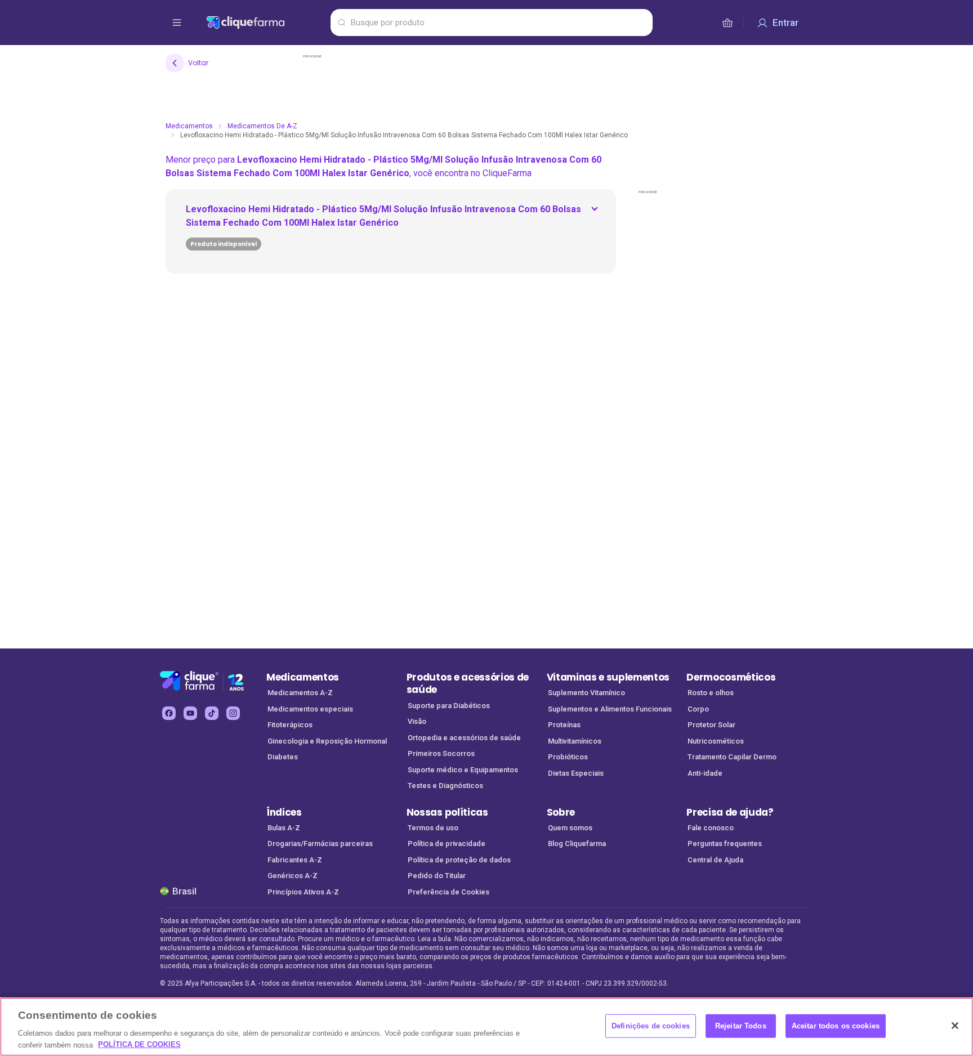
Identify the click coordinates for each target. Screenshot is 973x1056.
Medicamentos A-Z (300, 692)
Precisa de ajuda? (730, 812)
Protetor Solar (711, 725)
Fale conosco (711, 828)
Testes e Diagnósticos (445, 785)
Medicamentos (189, 126)
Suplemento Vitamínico (586, 692)
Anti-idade (705, 773)
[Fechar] (955, 1025)
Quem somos (570, 828)
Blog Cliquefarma (577, 843)
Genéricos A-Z (292, 875)
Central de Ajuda (715, 860)
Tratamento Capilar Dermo (732, 757)
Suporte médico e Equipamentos (463, 770)
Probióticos (568, 757)
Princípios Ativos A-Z (303, 892)
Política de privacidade (446, 843)
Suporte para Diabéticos (449, 705)
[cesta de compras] (727, 22)
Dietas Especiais (576, 773)
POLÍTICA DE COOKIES (139, 1044)
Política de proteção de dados (459, 860)
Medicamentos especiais (310, 709)
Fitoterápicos (290, 725)
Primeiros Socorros (441, 753)
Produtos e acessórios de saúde (468, 683)
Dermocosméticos (730, 677)
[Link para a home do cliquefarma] (266, 22)
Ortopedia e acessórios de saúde (464, 737)
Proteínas (564, 725)
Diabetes (282, 757)
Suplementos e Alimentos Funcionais (610, 709)
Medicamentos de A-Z (262, 126)
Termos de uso (433, 828)
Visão (417, 721)
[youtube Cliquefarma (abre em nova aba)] (190, 713)
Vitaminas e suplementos (608, 677)
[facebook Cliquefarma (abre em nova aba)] (169, 713)
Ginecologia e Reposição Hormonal (327, 741)
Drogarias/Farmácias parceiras (320, 843)
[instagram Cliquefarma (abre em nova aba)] (233, 713)
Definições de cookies (651, 1026)
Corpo (698, 709)
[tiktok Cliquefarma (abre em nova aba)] (212, 713)
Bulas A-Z (283, 828)
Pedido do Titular (437, 875)
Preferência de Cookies (448, 892)
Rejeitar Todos (740, 1026)
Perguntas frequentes (725, 843)
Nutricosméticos (716, 741)
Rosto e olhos (711, 692)
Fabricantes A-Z (294, 860)
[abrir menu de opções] (177, 22)
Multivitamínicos (574, 741)
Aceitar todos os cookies (836, 1026)
